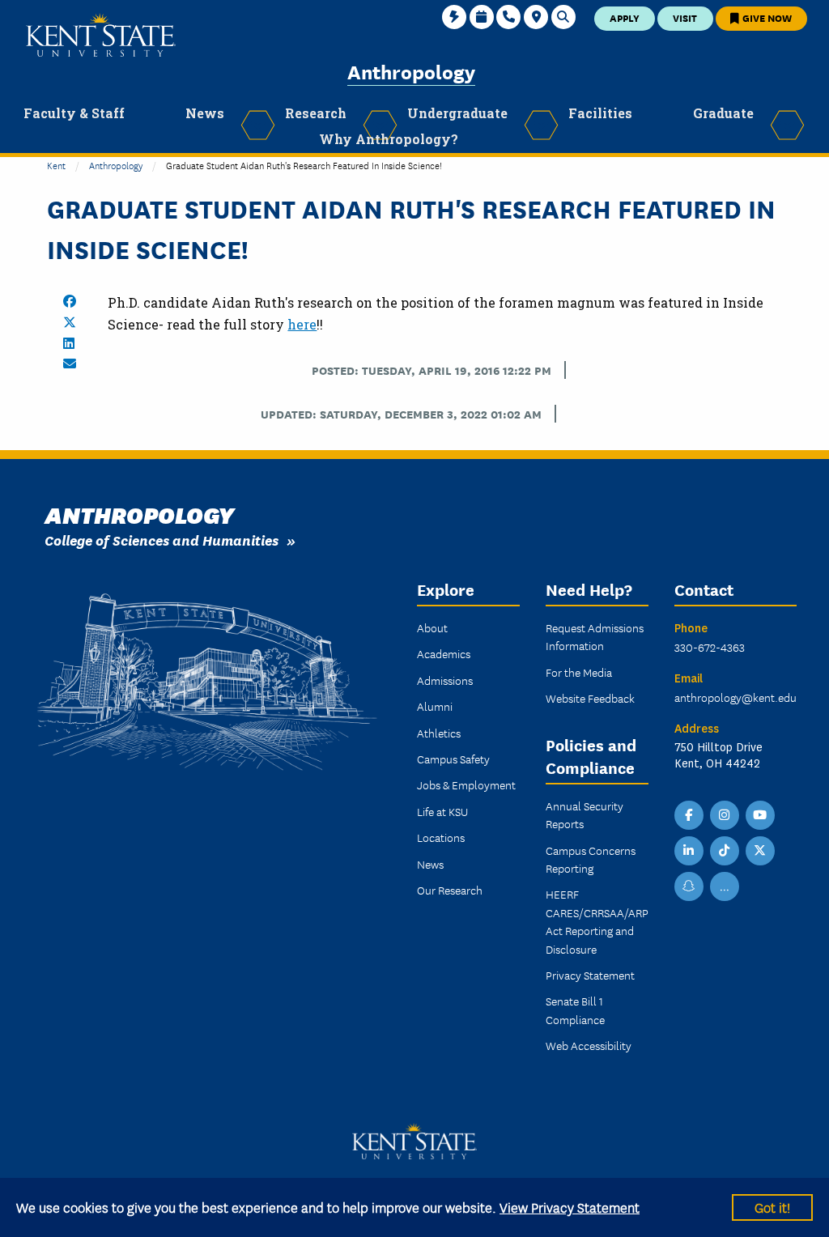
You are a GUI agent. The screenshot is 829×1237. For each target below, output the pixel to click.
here (302, 324)
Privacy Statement (590, 975)
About (432, 627)
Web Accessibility (588, 1045)
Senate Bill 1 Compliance (575, 1009)
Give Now (766, 17)
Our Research (450, 890)
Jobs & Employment (466, 784)
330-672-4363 (709, 647)
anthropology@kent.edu (735, 697)
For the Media (579, 672)
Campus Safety (453, 758)
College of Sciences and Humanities (161, 539)
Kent (56, 164)
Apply (625, 17)
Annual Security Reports (584, 814)
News (430, 864)
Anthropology (411, 71)
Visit (685, 17)
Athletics (439, 733)
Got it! (772, 1207)
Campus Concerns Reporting (591, 859)
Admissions (445, 680)
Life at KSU (442, 811)
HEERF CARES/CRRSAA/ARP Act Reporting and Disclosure (597, 921)
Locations (441, 837)
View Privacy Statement (570, 1207)
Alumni (435, 706)
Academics (443, 653)
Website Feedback (590, 698)
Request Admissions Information (595, 636)
